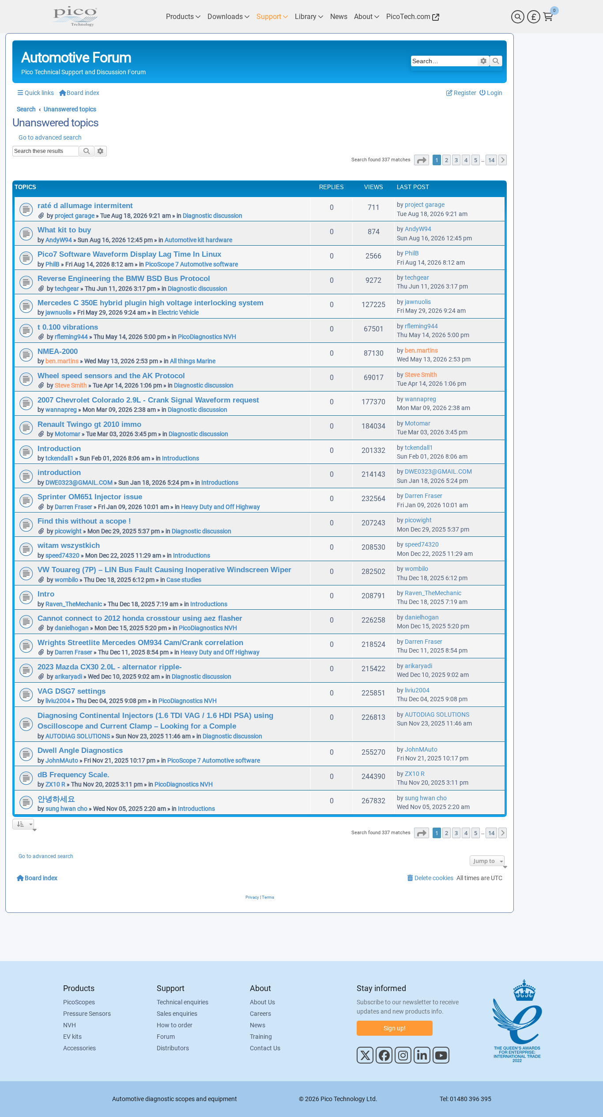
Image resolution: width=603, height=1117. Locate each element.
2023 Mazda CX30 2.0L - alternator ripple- (110, 666)
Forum (166, 1036)
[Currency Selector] (533, 16)
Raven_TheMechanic (73, 604)
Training (261, 1036)
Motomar (67, 433)
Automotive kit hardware (198, 239)
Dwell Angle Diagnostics (80, 750)
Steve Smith (71, 385)
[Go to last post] (449, 204)
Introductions (180, 458)
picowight (68, 531)
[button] (421, 160)
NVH (69, 1025)
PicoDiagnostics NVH (207, 336)
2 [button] (446, 160)
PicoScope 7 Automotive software (191, 264)
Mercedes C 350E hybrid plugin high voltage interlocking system (151, 302)
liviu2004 (57, 700)
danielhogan (72, 627)
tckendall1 (59, 458)
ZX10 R (55, 784)
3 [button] (456, 160)
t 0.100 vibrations (68, 327)
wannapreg (61, 409)
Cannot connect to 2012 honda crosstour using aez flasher (140, 618)
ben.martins (62, 361)
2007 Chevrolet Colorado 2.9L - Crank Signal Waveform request (148, 399)
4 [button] (465, 160)
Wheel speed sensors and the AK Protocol (111, 375)
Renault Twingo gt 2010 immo (89, 424)
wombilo (66, 579)
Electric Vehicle (178, 312)
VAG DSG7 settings (72, 691)
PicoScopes (79, 1002)
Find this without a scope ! (84, 521)
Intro (46, 593)
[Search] (517, 16)
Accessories (79, 1048)
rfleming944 (71, 336)
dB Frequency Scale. (73, 774)
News (257, 1025)
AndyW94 (58, 239)
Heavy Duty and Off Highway (220, 506)
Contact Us (265, 1048)
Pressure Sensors (87, 1013)
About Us (262, 1002)
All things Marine (192, 361)
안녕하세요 (56, 798)
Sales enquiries (177, 1013)
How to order (174, 1025)
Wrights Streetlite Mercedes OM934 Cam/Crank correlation (140, 642)
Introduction (59, 448)
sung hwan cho (66, 808)
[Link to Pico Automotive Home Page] (74, 16)
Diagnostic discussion (212, 215)
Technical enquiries (182, 1002)
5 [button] (475, 160)
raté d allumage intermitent (85, 205)
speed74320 (62, 555)
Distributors (173, 1048)
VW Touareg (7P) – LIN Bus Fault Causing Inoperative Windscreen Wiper (164, 569)
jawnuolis (58, 312)
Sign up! (395, 1028)
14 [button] (491, 160)
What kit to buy (64, 229)
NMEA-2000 (58, 351)
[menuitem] (491, 93)
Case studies (183, 579)
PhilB (52, 264)
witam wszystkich (69, 545)
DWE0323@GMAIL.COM (79, 482)
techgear (67, 288)
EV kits (72, 1036)
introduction (59, 472)
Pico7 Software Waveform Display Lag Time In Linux (129, 254)
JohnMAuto (61, 760)
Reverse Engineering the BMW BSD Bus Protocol (124, 278)
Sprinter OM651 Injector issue (90, 496)
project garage (74, 215)
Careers (260, 1013)
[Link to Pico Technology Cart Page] (548, 16)
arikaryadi (68, 676)
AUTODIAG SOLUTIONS (77, 736)
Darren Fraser (73, 506)
